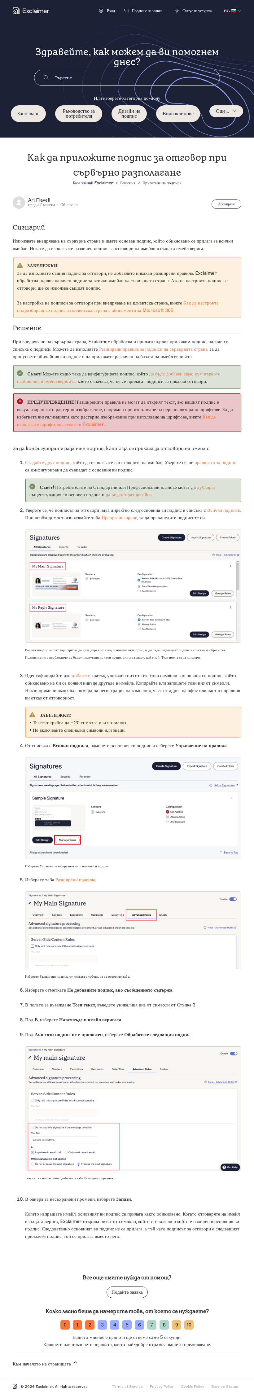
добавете (81, 675)
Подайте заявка (127, 1292)
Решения (127, 183)
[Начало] (31, 10)
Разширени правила (75, 880)
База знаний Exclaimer (93, 183)
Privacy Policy (162, 1386)
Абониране (226, 204)
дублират (206, 487)
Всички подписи (223, 510)
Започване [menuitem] (28, 113)
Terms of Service (127, 1386)
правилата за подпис (215, 462)
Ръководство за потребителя (79, 114)
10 (189, 1325)
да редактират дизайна (129, 495)
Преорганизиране (119, 517)
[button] (107, 11)
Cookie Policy (192, 1386)
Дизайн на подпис (129, 114)
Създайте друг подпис (47, 462)
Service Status (224, 1386)
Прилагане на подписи (162, 183)
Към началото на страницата (42, 1364)
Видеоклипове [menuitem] (178, 113)
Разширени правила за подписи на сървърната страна (153, 349)
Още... (222, 111)
